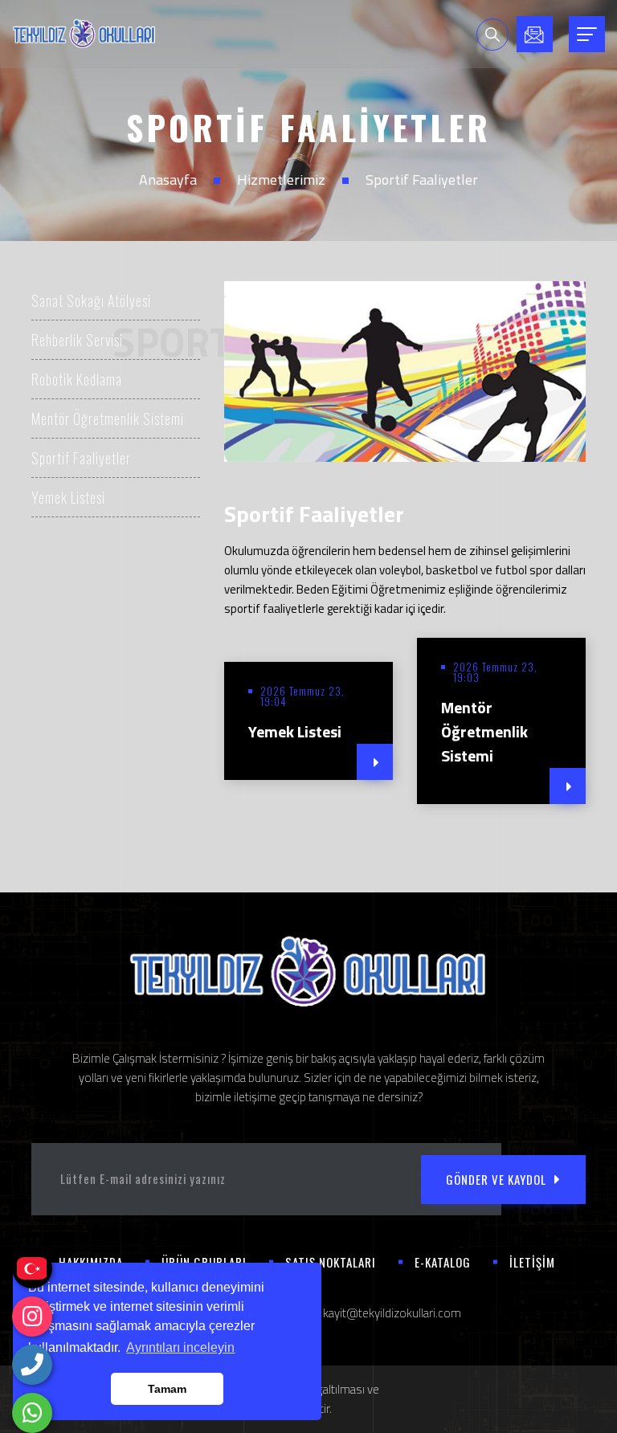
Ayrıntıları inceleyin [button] (180, 1347)
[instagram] (32, 1316)
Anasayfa (168, 179)
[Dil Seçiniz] (32, 1268)
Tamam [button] (167, 1388)
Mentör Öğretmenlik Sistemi (107, 418)
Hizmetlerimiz (281, 179)
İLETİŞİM (532, 1262)
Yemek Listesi (68, 497)
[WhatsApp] (32, 1413)
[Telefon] (32, 1365)
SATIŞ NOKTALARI (330, 1262)
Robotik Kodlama (76, 379)
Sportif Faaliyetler (81, 458)
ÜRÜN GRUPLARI (204, 1262)
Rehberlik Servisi (77, 340)
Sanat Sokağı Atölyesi (91, 300)
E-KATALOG (443, 1262)
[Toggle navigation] (587, 34)
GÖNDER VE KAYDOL (496, 1179)
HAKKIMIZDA (91, 1262)
